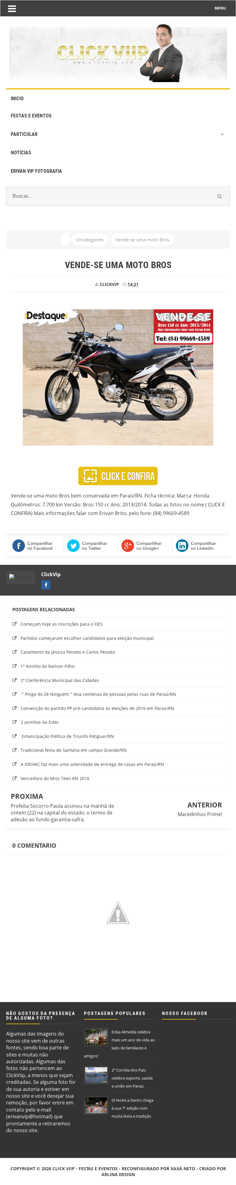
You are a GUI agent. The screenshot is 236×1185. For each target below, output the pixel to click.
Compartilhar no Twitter (94, 546)
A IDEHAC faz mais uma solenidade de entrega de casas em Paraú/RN (92, 764)
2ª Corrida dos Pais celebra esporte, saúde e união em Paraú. (132, 1078)
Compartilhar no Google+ (149, 546)
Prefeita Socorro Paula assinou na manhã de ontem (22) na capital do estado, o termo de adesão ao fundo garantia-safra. (62, 813)
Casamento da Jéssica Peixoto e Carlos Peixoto (68, 652)
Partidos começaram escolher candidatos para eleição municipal (87, 638)
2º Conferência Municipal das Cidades (60, 680)
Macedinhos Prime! (200, 814)
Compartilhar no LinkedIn (203, 546)
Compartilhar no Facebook (40, 546)
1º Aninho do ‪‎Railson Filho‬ (47, 666)
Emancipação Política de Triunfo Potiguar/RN (67, 736)
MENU (220, 8)
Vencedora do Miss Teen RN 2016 (55, 778)
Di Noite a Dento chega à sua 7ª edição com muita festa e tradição (132, 1108)
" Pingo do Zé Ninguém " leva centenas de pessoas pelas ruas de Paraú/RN (98, 694)
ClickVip (51, 574)
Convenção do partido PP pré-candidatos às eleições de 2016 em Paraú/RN (97, 708)
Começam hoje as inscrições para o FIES (62, 624)
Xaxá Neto (183, 1168)
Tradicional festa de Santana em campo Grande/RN (74, 750)
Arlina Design (118, 1174)
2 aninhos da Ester (40, 722)
